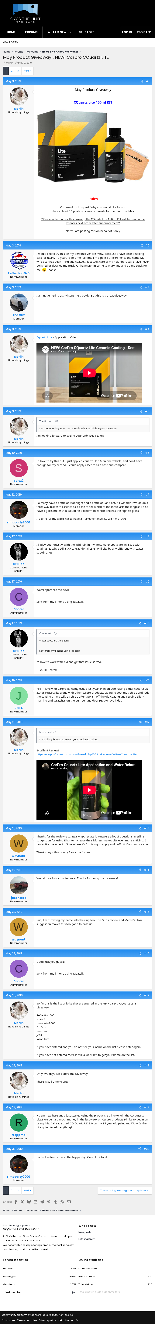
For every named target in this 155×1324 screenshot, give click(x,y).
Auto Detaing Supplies (16, 1225)
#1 (147, 81)
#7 (147, 494)
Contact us (8, 1320)
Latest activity (86, 1239)
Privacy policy (47, 1320)
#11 (147, 680)
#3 (147, 287)
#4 (147, 329)
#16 (146, 953)
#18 (146, 1065)
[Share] (142, 81)
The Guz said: (46, 421)
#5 (147, 411)
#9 (147, 581)
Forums (31, 32)
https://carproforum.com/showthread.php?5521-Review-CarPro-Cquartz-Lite (86, 754)
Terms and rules (27, 1320)
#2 (147, 245)
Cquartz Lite (44, 337)
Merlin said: (45, 732)
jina (74, 1292)
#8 (147, 536)
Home (11, 32)
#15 (146, 912)
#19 (146, 1107)
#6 (147, 453)
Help (61, 1320)
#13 (146, 828)
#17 (146, 995)
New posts (10, 42)
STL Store (86, 32)
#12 (146, 722)
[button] (70, 32)
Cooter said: (46, 633)
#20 (146, 1149)
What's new (57, 32)
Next (26, 70)
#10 (146, 623)
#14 (146, 870)
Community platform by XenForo (38, 1315)
